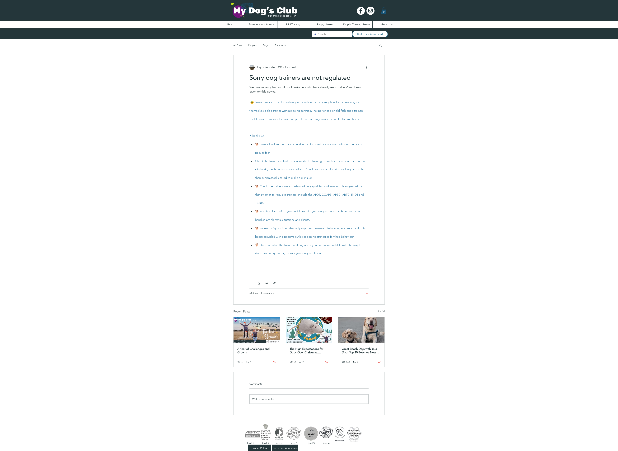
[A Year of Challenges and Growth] (257, 330)
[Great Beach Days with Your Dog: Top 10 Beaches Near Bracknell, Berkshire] (361, 330)
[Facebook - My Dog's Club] (361, 11)
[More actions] (367, 67)
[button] (384, 10)
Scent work (280, 45)
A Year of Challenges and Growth (253, 350)
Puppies (252, 45)
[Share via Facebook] (251, 283)
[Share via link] (274, 283)
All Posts (237, 45)
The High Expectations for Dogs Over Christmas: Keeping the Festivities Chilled (306, 350)
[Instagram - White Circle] (370, 11)
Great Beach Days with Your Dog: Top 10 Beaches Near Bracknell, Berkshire (359, 350)
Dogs (265, 45)
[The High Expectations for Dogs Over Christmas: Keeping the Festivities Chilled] (309, 330)
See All (381, 311)
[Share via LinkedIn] (266, 283)
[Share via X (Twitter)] (258, 283)
